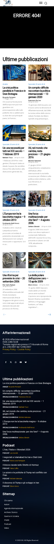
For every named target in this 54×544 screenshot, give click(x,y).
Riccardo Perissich (9, 97)
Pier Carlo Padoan (9, 285)
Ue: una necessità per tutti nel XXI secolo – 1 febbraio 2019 (14, 151)
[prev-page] (5, 315)
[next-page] (49, 315)
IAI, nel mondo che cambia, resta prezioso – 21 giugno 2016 (39, 152)
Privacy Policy (9, 349)
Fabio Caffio (14, 468)
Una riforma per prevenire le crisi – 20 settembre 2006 (14, 278)
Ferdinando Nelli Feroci (11, 223)
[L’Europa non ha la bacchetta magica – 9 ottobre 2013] (14, 199)
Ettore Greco (32, 285)
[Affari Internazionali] (17, 3)
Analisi (5, 84)
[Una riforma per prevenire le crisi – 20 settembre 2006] (14, 260)
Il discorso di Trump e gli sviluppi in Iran (21, 483)
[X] (11, 362)
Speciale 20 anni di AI (36, 84)
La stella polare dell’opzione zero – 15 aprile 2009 (38, 278)
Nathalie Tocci (8, 157)
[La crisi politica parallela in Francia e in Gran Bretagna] (14, 73)
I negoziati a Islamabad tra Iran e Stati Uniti (22, 457)
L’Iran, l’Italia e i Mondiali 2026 (16, 449)
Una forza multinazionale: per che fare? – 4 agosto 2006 (39, 218)
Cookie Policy (24, 349)
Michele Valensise (34, 161)
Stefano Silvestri (34, 226)
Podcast (6, 453)
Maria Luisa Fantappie (17, 461)
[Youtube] (21, 362)
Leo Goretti (14, 453)
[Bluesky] (26, 362)
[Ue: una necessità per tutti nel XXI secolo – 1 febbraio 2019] (14, 133)
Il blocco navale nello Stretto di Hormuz (21, 465)
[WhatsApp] (16, 362)
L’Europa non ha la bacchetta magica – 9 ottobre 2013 (14, 217)
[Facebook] (6, 362)
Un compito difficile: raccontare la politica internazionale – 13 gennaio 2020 (39, 92)
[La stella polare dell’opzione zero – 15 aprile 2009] (39, 260)
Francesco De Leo (34, 100)
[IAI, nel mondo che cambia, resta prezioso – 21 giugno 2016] (39, 133)
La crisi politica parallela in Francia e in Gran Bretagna (14, 90)
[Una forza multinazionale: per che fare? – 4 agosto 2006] (39, 199)
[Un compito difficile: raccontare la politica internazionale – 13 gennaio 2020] (39, 73)
